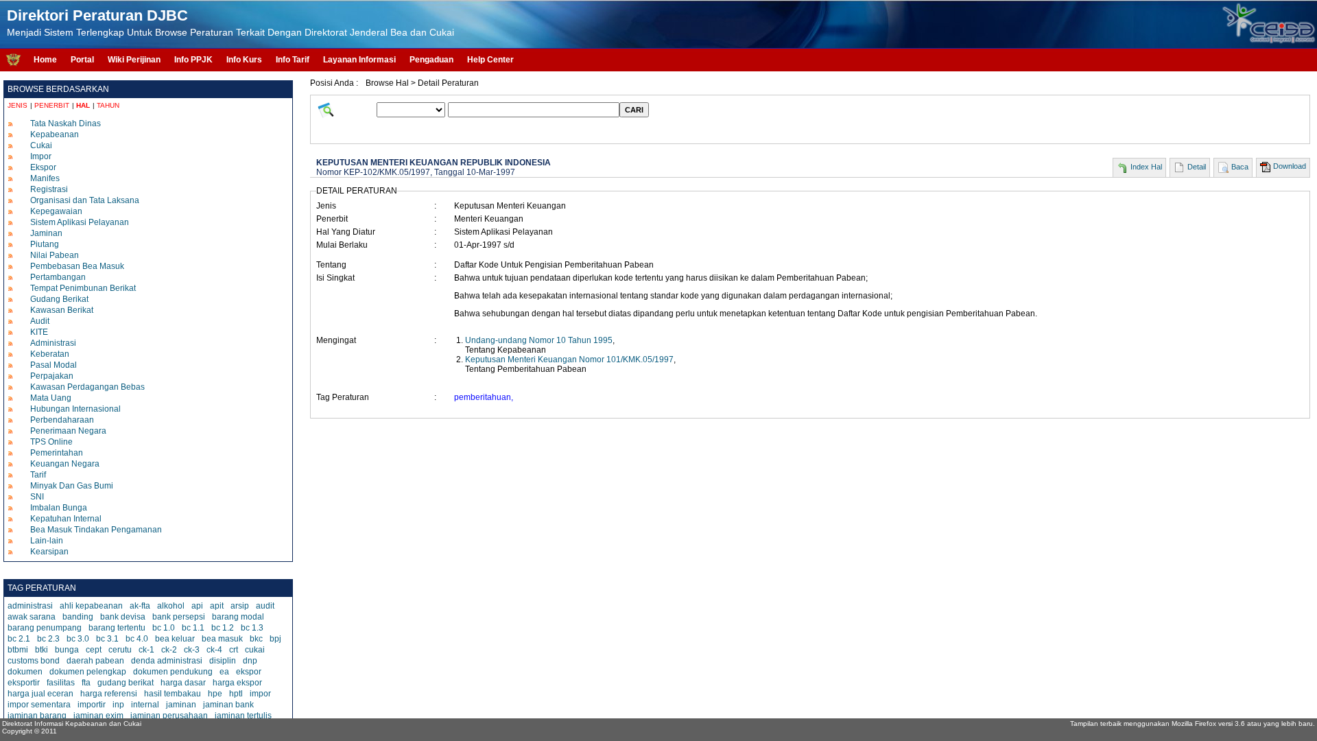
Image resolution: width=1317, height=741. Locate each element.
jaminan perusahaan (169, 715)
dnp (250, 661)
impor (260, 693)
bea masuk (222, 639)
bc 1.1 (193, 628)
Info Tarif (292, 59)
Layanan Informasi (359, 59)
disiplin (222, 661)
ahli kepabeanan (91, 606)
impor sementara (39, 704)
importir (92, 704)
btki (41, 650)
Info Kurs (244, 59)
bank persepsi (178, 617)
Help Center (490, 59)
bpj (275, 639)
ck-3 (192, 650)
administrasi (30, 606)
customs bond (34, 661)
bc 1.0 (163, 628)
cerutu (120, 650)
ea (224, 672)
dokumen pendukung (173, 672)
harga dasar (183, 682)
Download (1289, 166)
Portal (82, 59)
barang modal (238, 617)
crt (233, 650)
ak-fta (140, 606)
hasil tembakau (172, 693)
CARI (634, 110)
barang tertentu (116, 628)
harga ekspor (237, 682)
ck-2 (169, 650)
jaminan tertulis (243, 715)
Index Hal (1146, 167)
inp (118, 704)
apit (217, 606)
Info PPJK (193, 59)
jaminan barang (37, 715)
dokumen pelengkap (87, 672)
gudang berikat (125, 682)
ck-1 (146, 650)
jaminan (181, 704)
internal (145, 704)
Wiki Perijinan (134, 59)
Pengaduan (431, 59)
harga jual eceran (40, 693)
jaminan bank (228, 704)
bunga (67, 650)
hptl (236, 693)
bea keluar (175, 639)
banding (77, 617)
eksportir (24, 682)
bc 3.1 (107, 639)
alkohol (171, 606)
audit (265, 606)
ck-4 (214, 650)
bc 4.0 (137, 639)
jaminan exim (98, 715)
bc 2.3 (48, 639)
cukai (255, 650)
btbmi (18, 650)
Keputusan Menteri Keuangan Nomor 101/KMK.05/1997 (569, 359)
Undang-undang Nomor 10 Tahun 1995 (539, 340)
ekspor (248, 672)
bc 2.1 (19, 639)
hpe (215, 693)
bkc (256, 639)
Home (45, 59)
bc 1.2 (222, 628)
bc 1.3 (252, 628)
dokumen (25, 672)
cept (94, 650)
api (197, 606)
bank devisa (122, 617)
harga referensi (108, 693)
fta (86, 682)
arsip (239, 606)
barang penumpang (45, 628)
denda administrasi (166, 661)
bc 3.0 (78, 639)
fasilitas (61, 682)
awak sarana (32, 617)
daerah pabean (95, 661)
